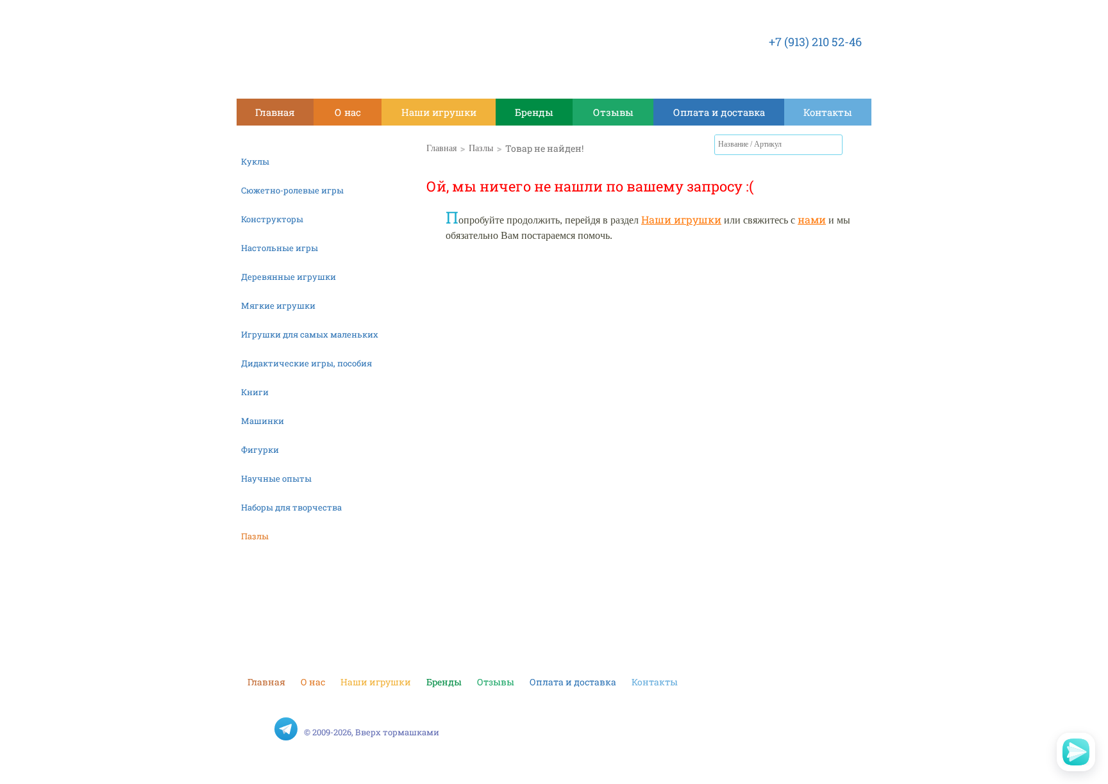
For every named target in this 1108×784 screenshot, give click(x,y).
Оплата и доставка (719, 112)
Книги (255, 392)
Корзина (858, 147)
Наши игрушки (438, 112)
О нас (348, 112)
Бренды (534, 112)
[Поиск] (833, 144)
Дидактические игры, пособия (306, 363)
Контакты (827, 112)
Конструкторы (272, 219)
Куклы (255, 161)
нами (812, 219)
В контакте (259, 728)
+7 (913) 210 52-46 (815, 41)
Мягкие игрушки (278, 305)
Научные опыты (276, 478)
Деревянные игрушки (288, 276)
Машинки (262, 421)
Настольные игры (279, 248)
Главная (275, 112)
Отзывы (613, 112)
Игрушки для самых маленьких (309, 334)
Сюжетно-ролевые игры (292, 190)
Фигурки (260, 449)
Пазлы (255, 536)
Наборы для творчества (291, 507)
